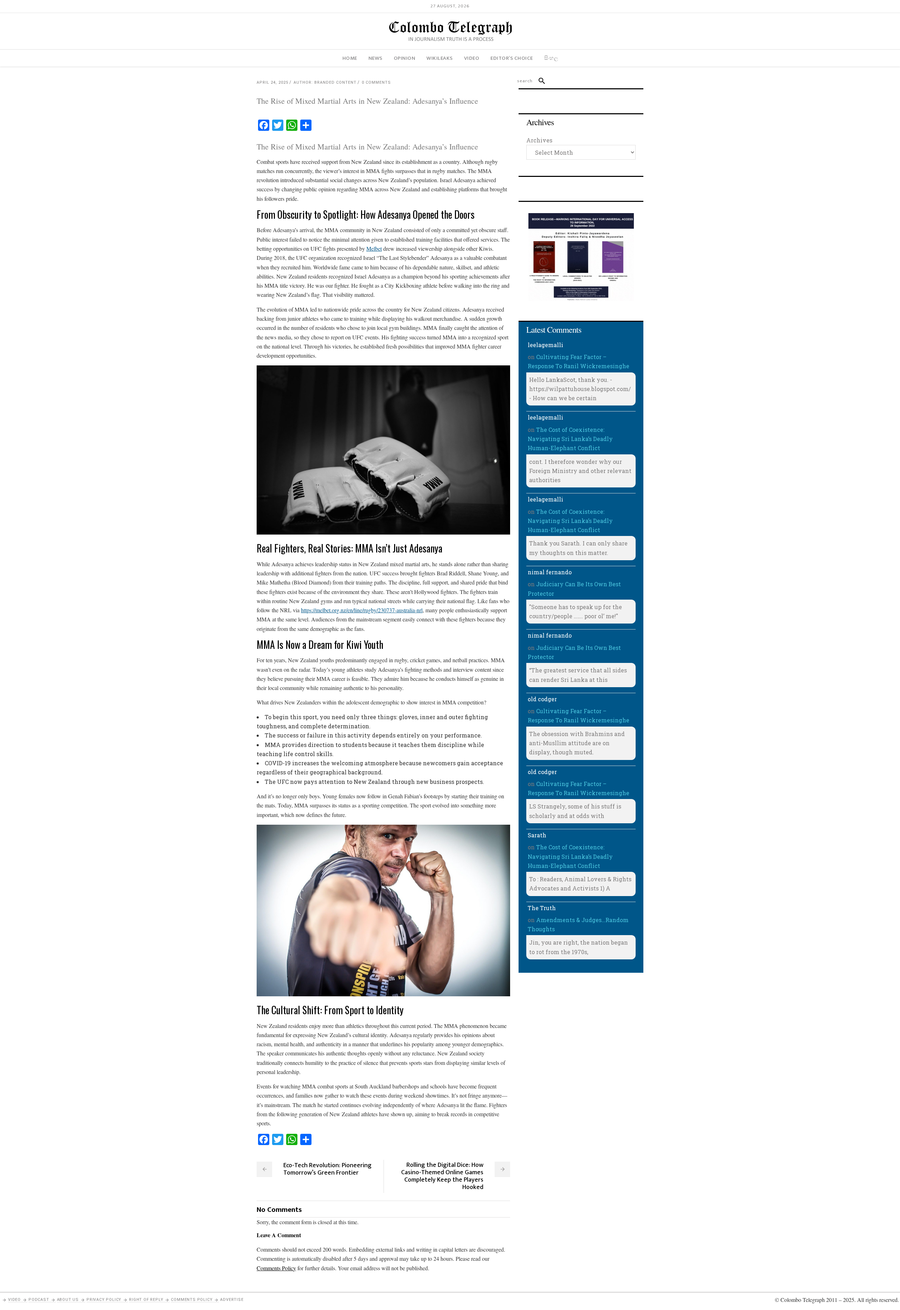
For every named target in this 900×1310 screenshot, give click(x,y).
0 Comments (376, 82)
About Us (68, 1299)
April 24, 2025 (272, 82)
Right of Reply (146, 1299)
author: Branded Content (325, 82)
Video (14, 1299)
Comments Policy (191, 1299)
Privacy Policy (103, 1299)
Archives (539, 140)
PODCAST (38, 1299)
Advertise (231, 1299)
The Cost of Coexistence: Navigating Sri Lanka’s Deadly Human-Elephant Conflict (570, 439)
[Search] (539, 81)
